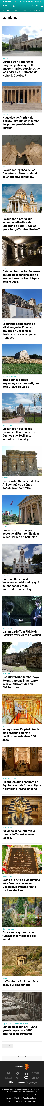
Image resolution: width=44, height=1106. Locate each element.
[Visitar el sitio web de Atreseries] (17, 1077)
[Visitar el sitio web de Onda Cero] (26, 1077)
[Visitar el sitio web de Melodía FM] (11, 1082)
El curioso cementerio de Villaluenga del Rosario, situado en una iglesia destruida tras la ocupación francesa (20, 330)
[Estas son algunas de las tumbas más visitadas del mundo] (22, 912)
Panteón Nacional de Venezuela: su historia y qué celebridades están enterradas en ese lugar (20, 584)
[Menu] (41, 5)
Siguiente (7, 1046)
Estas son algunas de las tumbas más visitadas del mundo (19, 935)
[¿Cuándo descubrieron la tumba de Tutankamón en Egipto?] (22, 811)
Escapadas (6, 10)
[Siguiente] (40, 1)
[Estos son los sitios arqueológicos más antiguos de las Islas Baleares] (22, 359)
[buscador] (37, 5)
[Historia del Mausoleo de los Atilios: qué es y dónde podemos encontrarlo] (22, 461)
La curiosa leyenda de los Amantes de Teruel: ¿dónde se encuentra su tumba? (20, 173)
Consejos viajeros (35, 10)
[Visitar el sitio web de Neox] (26, 1073)
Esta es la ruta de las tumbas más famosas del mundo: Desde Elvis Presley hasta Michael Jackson (21, 885)
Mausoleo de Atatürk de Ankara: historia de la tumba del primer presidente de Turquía (20, 122)
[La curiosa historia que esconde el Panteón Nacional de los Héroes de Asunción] (22, 510)
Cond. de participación (12, 1098)
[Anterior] (15, 1)
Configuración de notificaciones (17, 1101)
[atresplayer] (33, 5)
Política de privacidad (19, 1095)
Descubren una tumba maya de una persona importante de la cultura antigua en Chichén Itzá (20, 682)
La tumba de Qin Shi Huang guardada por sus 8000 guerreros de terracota (19, 1030)
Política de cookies (32, 1095)
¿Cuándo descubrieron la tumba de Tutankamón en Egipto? (19, 834)
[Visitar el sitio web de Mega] (8, 1077)
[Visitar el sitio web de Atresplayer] (22, 1082)
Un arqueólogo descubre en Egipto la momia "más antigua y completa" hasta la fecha (21, 785)
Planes (23, 10)
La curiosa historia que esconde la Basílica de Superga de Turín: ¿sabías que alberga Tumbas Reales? (21, 224)
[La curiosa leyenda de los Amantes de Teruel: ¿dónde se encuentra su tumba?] (22, 150)
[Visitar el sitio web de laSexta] (17, 1073)
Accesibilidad (32, 1101)
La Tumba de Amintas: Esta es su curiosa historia (20, 982)
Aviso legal (9, 1095)
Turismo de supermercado (25, 1)
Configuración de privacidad (29, 1098)
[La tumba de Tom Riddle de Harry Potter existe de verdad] (22, 611)
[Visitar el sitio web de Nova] (35, 1073)
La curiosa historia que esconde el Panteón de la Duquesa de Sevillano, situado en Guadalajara (18, 433)
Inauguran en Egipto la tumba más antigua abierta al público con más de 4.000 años (21, 734)
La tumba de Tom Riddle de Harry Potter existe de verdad (21, 633)
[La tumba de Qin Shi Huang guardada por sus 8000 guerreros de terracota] (22, 1007)
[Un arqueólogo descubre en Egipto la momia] (22, 762)
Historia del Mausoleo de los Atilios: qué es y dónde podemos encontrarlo (20, 484)
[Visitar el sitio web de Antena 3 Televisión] (8, 1073)
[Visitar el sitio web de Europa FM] (35, 1077)
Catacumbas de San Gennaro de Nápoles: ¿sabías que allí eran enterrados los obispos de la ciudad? (21, 276)
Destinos (15, 10)
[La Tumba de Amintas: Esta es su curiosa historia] (22, 961)
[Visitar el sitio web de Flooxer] (33, 1082)
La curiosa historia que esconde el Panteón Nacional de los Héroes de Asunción (21, 533)
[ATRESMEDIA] (22, 1067)
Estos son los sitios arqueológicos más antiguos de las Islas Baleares (20, 383)
